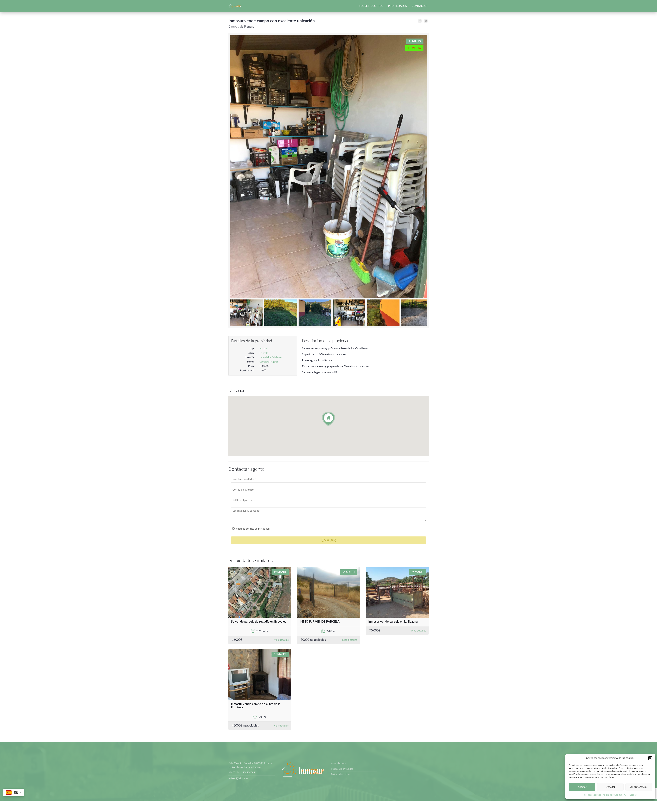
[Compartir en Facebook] (420, 21)
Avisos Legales (630, 795)
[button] (650, 758)
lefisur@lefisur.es (238, 778)
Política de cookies (592, 795)
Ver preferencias (638, 787)
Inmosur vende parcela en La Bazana (393, 621)
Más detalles (281, 640)
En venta (264, 353)
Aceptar (582, 787)
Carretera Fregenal (269, 362)
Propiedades (397, 6)
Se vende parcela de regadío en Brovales (258, 621)
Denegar (610, 787)
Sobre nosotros (371, 6)
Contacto (419, 6)
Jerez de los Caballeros (271, 357)
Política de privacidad (612, 795)
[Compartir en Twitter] (426, 21)
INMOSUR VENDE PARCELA (320, 621)
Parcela (263, 349)
